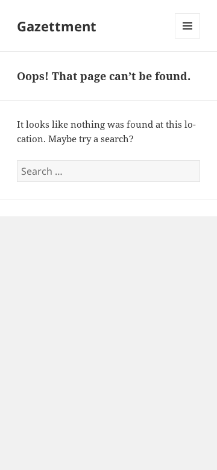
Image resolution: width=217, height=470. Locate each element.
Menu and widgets (187, 38)
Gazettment (56, 26)
